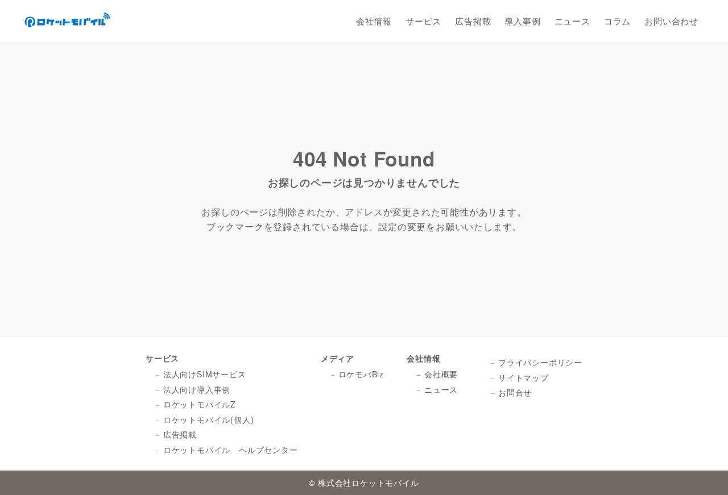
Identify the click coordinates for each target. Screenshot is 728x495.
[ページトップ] (702, 469)
